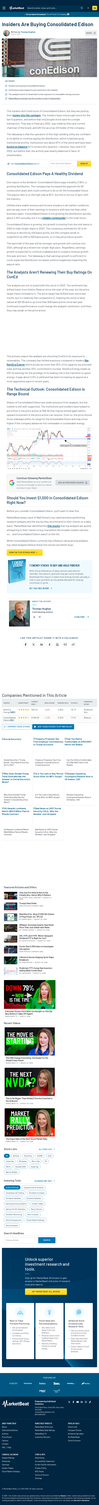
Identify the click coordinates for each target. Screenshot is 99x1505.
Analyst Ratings (12, 1187)
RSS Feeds (39, 1471)
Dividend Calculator (13, 1198)
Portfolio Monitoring (14, 1214)
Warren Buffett (12, 1172)
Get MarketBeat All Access (46, 1291)
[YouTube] (78, 1402)
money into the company (27, 115)
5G (7, 1156)
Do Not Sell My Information (45, 1464)
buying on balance (17, 146)
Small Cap (35, 1167)
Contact (5, 1444)
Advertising (39, 1458)
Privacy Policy (40, 1468)
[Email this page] (65, 645)
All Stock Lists (45, 1149)
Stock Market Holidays (35, 1220)
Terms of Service (42, 1475)
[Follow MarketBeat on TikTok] (90, 1402)
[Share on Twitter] (33, 645)
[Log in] (88, 8)
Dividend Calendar (34, 1198)
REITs (8, 1167)
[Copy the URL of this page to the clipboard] (73, 645)
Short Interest (33, 1214)
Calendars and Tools (43, 1181)
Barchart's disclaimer (81, 1500)
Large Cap (10, 1161)
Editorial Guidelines (10, 1430)
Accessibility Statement (45, 1461)
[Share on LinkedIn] (41, 645)
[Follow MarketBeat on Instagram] (86, 1402)
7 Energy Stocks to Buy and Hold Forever (54, 565)
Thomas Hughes (28, 32)
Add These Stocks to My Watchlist (55, 727)
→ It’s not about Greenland (35, 14)
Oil (46, 1161)
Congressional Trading (15, 1193)
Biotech (16, 1156)
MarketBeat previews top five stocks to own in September (34, 98)
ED (12, 720)
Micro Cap (36, 1161)
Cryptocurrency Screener (34, 1187)
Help (9, 1447)
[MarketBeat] (16, 8)
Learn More (82, 616)
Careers (5, 1440)
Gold (50, 1156)
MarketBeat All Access (44, 1427)
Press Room (7, 1437)
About (4, 1427)
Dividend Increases (37, 1193)
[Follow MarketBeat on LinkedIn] (82, 1402)
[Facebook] (73, 1402)
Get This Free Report (39, 588)
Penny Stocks (36, 1209)
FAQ (3, 1447)
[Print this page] (57, 645)
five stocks (53, 525)
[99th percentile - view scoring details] (23, 709)
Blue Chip (28, 1156)
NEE (13, 712)
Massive (63, 1496)
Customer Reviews (42, 1437)
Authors (5, 1434)
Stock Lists (72, 1427)
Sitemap (38, 1478)
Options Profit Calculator (16, 1209)
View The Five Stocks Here (22, 552)
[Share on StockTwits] (49, 645)
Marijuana (23, 1161)
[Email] (40, 617)
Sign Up (84, 163)
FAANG (40, 1156)
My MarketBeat (74, 1437)
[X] (69, 1402)
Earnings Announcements (16, 1204)
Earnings (5, 1464)
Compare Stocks (74, 1430)
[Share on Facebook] (26, 645)
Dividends (6, 1461)
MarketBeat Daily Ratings (45, 1430)
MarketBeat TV (41, 1434)
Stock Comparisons (14, 1220)
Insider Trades (37, 1204)
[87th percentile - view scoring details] (23, 717)
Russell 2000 (20, 1167)
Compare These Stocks (18, 727)
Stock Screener (12, 1225)
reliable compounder (54, 217)
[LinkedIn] (34, 617)
